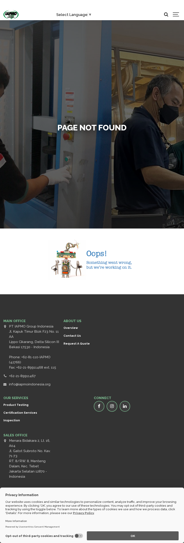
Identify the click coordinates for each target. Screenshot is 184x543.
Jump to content (25, 6)
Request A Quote (77, 343)
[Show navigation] (176, 14)
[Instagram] (112, 406)
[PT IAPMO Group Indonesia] (11, 14)
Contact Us (72, 335)
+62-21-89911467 (22, 376)
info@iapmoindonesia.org (29, 384)
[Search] (166, 14)
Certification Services (20, 412)
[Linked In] (125, 406)
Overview (71, 328)
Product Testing (15, 405)
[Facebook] (99, 406)
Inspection (11, 420)
